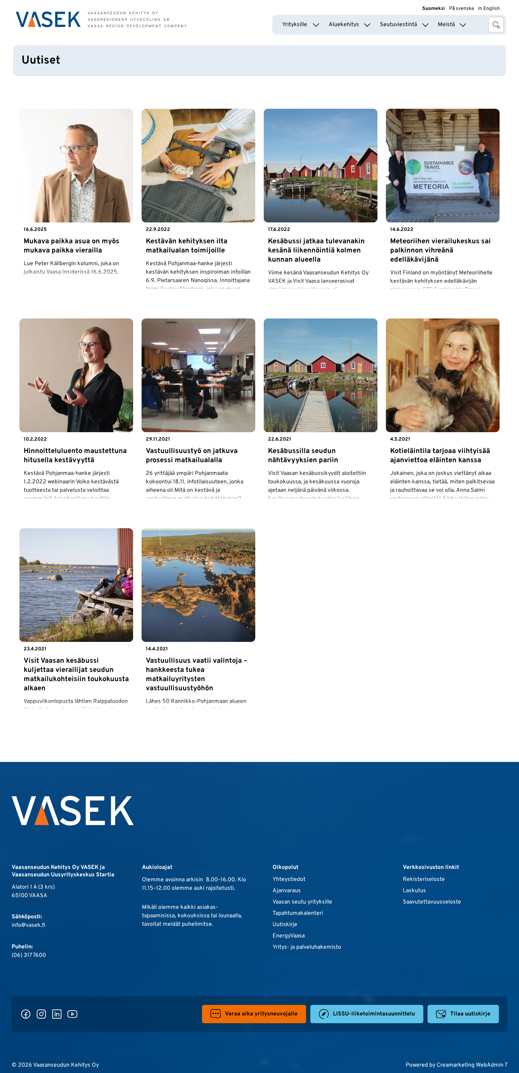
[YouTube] (72, 1014)
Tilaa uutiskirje (470, 1014)
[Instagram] (41, 1014)
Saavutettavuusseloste (432, 902)
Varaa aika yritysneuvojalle (261, 1014)
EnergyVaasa (289, 936)
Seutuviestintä (398, 24)
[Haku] (496, 24)
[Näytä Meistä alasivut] (463, 25)
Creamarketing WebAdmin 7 (472, 1065)
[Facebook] (25, 1014)
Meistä (446, 24)
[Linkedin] (56, 1014)
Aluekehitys (344, 24)
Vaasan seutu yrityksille (302, 902)
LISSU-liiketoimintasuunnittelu (374, 1014)
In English (489, 9)
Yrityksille (294, 24)
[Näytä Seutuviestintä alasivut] (425, 25)
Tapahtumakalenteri (298, 913)
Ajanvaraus (287, 890)
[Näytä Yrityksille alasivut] (316, 25)
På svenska (461, 9)
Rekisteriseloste (424, 879)
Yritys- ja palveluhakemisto (307, 947)
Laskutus (414, 890)
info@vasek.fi (28, 925)
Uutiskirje (285, 924)
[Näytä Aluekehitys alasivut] (367, 25)
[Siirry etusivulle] (101, 19)
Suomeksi (433, 9)
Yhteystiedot (289, 879)
